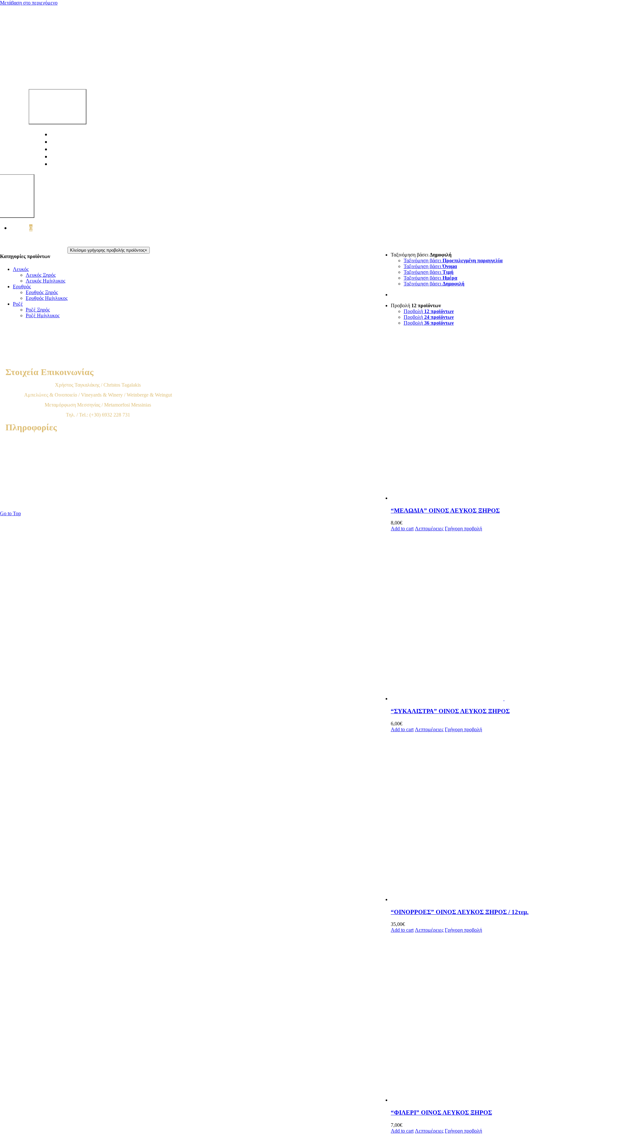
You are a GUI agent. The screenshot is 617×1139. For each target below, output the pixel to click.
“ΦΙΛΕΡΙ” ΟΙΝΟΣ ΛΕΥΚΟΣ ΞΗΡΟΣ (441, 1112)
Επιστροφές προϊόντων (98, 480)
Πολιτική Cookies (98, 490)
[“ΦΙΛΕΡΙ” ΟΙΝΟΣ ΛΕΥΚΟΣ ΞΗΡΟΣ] (504, 1018)
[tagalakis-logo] (198, 73)
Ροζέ (18, 304)
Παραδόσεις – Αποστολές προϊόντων (98, 470)
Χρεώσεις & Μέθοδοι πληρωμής (98, 460)
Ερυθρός (22, 286)
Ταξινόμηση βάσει (453, 260)
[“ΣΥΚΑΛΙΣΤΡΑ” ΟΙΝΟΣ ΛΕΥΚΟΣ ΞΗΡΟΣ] (504, 617)
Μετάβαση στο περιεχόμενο (29, 2)
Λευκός (21, 269)
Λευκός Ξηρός (41, 275)
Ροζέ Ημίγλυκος (42, 315)
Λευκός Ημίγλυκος (45, 280)
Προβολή (429, 311)
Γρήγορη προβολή (463, 528)
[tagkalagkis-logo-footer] (222, 360)
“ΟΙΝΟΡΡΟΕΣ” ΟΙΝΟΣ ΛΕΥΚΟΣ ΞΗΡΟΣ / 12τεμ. (460, 912)
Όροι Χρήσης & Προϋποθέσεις (98, 440)
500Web (217, 501)
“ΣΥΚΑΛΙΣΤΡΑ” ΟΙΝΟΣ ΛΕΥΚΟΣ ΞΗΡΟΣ (450, 711)
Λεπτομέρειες (429, 528)
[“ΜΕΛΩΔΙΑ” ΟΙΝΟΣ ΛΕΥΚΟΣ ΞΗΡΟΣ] (504, 416)
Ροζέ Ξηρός (38, 309)
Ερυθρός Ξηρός (42, 292)
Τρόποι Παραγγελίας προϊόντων (98, 450)
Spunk (261, 501)
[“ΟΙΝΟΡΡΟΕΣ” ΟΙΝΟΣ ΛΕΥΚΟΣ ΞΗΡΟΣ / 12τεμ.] (504, 817)
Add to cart (402, 528)
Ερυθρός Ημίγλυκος (46, 298)
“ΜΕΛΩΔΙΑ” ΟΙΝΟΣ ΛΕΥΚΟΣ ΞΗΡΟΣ (445, 510)
